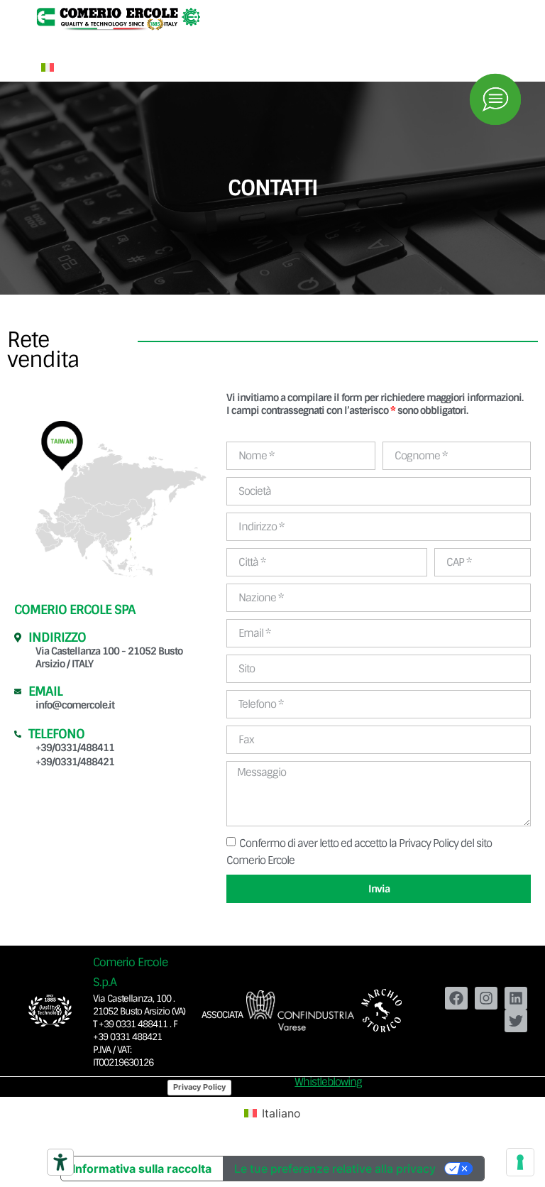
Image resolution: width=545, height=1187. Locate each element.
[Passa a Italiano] (47, 66)
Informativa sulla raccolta (141, 1168)
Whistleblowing (328, 1082)
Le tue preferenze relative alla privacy (335, 1168)
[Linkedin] (516, 998)
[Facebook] (456, 998)
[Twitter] (516, 1021)
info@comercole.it (74, 705)
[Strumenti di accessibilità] (60, 1162)
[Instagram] (486, 998)
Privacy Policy (199, 1087)
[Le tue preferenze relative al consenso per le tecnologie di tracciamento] (520, 1162)
